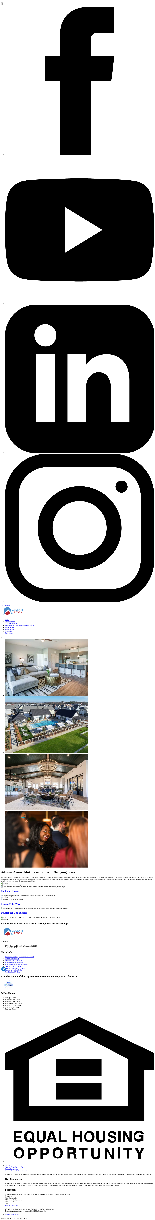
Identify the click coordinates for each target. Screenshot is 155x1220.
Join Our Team (10, 629)
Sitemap (7, 1165)
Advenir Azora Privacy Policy (15, 968)
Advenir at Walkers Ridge (13, 970)
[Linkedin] (79, 453)
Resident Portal (10, 622)
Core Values (9, 633)
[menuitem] (79, 620)
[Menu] (2, 2)
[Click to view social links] (2, 4)
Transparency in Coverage (14, 962)
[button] (79, 1162)
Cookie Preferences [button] (11, 1169)
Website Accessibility (12, 959)
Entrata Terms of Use (12, 1214)
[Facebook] (79, 155)
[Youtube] (79, 304)
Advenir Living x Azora (13, 966)
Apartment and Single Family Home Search (19, 625)
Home (7, 620)
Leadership (8, 631)
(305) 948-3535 (6, 605)
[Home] (13, 616)
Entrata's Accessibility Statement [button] (16, 1171)
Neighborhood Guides (12, 972)
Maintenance (13, 623)
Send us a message (11, 1205)
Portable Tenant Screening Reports (16, 964)
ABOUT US (9, 627)
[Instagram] (79, 602)
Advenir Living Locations (13, 960)
